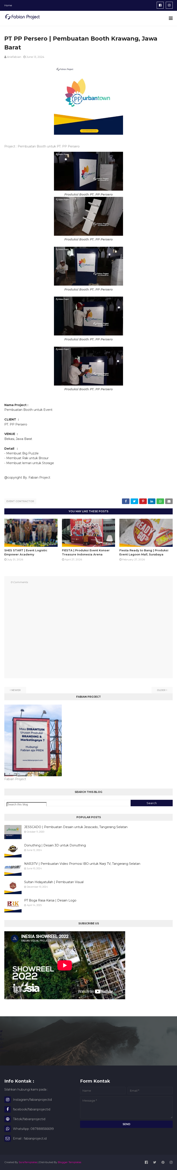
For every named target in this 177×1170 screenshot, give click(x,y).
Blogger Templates (69, 1162)
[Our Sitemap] (1, 1047)
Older (161, 690)
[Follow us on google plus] (2, 1039)
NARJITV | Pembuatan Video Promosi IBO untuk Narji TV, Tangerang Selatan (82, 864)
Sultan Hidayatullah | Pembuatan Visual (54, 882)
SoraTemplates (28, 1162)
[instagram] (169, 5)
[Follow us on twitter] (1, 1031)
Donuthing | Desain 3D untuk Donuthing (55, 845)
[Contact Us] (1, 1043)
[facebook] (160, 5)
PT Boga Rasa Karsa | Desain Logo (50, 900)
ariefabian (14, 56)
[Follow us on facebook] (1, 1035)
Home (8, 5)
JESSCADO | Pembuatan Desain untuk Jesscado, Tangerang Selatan (76, 827)
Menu (4, 1051)
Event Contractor (20, 501)
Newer (16, 690)
